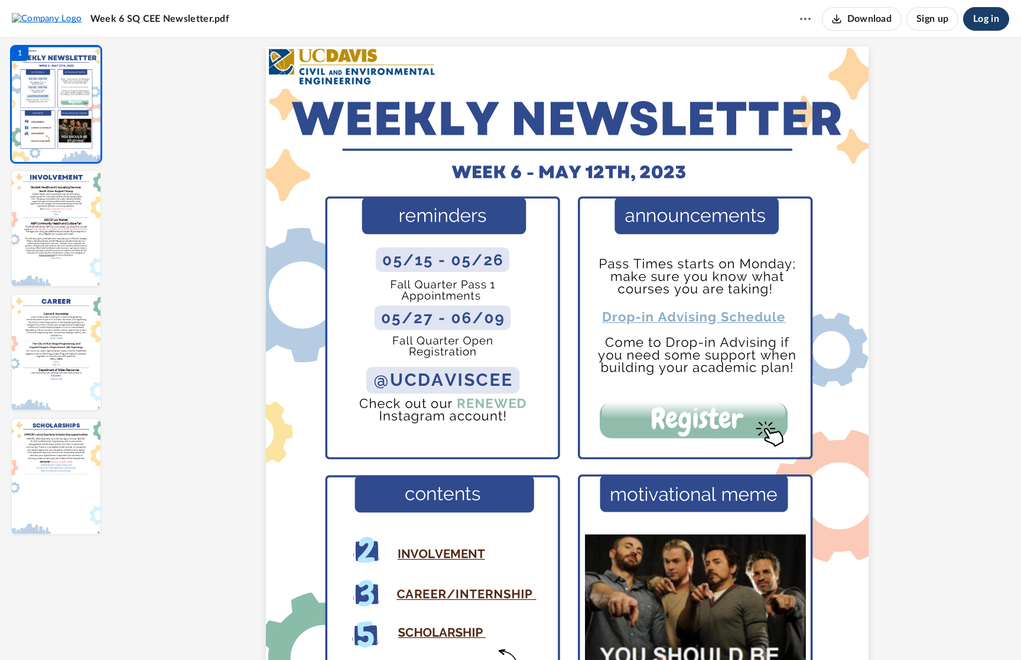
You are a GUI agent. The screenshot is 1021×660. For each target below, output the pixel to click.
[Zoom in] (608, 631)
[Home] (47, 18)
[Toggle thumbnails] (458, 631)
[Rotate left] (632, 631)
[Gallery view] (654, 631)
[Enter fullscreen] (675, 631)
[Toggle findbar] (479, 631)
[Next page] (543, 631)
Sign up (932, 19)
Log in (986, 19)
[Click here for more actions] (805, 19)
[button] (56, 104)
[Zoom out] (568, 631)
